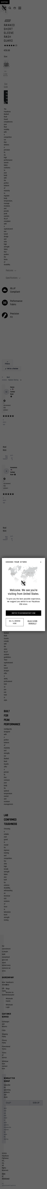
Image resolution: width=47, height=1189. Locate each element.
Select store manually (32, 622)
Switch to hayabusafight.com (23, 613)
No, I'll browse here (14, 622)
